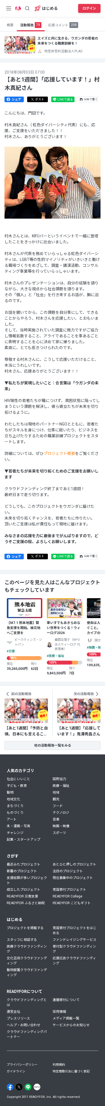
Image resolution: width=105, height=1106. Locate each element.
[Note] (37, 1087)
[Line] (28, 1087)
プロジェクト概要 (59, 453)
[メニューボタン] (8, 8)
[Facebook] (10, 1087)
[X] (19, 1087)
